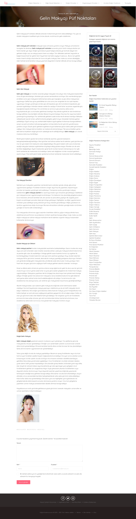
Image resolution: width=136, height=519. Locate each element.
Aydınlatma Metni (64, 502)
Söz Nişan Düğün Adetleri (97, 291)
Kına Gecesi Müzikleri (96, 245)
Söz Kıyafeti (93, 287)
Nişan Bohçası (94, 258)
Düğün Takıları (94, 200)
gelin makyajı (32, 429)
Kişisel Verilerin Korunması (48, 502)
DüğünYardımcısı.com (46, 512)
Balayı (111, 110)
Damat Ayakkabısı (95, 158)
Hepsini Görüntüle (102, 131)
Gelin (91, 218)
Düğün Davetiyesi (95, 180)
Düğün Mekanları (33, 3)
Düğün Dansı (93, 178)
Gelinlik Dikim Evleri (95, 236)
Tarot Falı (92, 296)
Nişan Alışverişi (94, 256)
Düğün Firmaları (71, 3)
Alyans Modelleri (95, 145)
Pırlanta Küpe (93, 273)
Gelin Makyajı (74, 13)
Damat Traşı (93, 163)
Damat (91, 154)
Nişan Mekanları (94, 265)
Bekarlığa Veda (94, 149)
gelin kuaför (21, 429)
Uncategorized (94, 298)
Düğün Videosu (94, 205)
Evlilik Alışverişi (94, 211)
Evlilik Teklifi (93, 216)
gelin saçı (41, 429)
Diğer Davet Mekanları (53, 3)
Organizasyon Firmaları (90, 3)
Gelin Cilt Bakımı (94, 227)
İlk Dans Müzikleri (95, 240)
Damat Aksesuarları (96, 156)
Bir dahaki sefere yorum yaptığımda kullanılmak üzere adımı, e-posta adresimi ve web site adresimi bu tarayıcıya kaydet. (51, 475)
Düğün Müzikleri (94, 191)
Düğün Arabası (94, 176)
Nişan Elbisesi (93, 260)
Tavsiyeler (128, 3)
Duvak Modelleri (94, 209)
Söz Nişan (92, 289)
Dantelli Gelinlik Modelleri (97, 167)
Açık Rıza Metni (76, 502)
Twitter (68, 498)
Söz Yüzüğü (93, 293)
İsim (18, 464)
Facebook (63, 498)
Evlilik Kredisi (93, 214)
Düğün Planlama (95, 196)
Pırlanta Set (93, 276)
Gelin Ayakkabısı (94, 222)
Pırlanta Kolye (94, 271)
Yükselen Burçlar (95, 300)
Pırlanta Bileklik (94, 269)
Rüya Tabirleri (94, 282)
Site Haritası (87, 512)
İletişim (78, 512)
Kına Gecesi (93, 242)
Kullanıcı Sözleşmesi (90, 502)
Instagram (73, 498)
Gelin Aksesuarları (95, 220)
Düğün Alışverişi (94, 174)
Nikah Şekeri (93, 253)
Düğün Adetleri (94, 171)
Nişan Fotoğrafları (95, 262)
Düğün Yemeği (94, 207)
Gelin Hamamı (94, 229)
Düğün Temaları (94, 202)
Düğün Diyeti (93, 182)
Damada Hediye (95, 151)
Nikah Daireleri (94, 251)
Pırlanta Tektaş (94, 278)
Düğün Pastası (94, 194)
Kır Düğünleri (93, 247)
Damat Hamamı (94, 160)
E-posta (54, 464)
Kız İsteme (92, 249)
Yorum (19, 443)
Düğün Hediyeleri (95, 187)
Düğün (91, 169)
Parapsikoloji (93, 267)
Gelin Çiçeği (93, 225)
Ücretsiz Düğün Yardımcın (112, 3)
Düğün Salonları (94, 198)
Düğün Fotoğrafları (95, 185)
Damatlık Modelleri (95, 165)
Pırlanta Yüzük (94, 280)
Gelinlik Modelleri (95, 238)
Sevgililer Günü (94, 284)
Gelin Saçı (92, 233)
